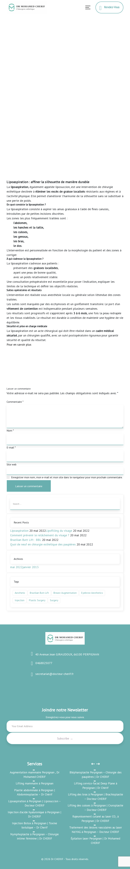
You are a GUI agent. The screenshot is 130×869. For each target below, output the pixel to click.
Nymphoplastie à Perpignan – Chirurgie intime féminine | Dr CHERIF (34, 836)
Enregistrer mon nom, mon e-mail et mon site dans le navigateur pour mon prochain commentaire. (67, 477)
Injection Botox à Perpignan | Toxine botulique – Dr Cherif (34, 825)
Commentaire (15, 401)
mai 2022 (16, 567)
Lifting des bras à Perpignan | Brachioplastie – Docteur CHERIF (95, 797)
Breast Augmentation (65, 592)
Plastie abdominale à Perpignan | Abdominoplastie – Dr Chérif (34, 792)
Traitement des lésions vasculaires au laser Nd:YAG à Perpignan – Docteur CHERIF (95, 830)
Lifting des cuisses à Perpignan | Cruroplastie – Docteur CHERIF (95, 808)
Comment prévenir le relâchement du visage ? (39, 535)
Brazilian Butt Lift (39, 592)
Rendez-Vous (111, 7)
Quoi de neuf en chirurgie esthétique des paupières (43, 544)
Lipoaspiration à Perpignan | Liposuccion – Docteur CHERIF (34, 803)
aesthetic (20, 592)
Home (11, 84)
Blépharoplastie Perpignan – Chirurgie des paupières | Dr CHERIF (96, 775)
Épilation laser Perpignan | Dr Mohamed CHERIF (95, 841)
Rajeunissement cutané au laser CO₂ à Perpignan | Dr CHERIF (95, 819)
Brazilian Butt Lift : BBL (25, 540)
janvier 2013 (30, 567)
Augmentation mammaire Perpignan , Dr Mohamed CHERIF (34, 775)
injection (19, 600)
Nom (10, 430)
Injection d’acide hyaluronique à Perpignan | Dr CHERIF (34, 814)
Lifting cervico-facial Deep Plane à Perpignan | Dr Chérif (95, 786)
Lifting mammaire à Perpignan (34, 783)
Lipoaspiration (19, 531)
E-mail (11, 447)
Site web (11, 464)
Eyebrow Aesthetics (92, 592)
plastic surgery (37, 600)
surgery (54, 600)
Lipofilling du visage (59, 531)
